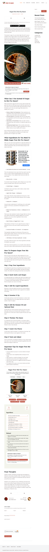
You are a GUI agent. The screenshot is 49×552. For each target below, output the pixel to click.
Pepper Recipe (38, 37)
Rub (24, 2)
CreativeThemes (25, 550)
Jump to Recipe (15, 25)
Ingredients (9, 409)
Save (23, 376)
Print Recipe (22, 25)
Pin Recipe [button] (19, 376)
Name (5, 510)
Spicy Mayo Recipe (38, 25)
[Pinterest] (24, 18)
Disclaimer (19, 546)
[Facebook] (11, 18)
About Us (37, 2)
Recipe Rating (6, 515)
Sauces (21, 2)
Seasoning (33, 2)
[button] (27, 415)
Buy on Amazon (26, 165)
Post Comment (8, 536)
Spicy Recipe (37, 42)
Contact (42, 2)
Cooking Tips (28, 2)
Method (27, 409)
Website (24, 510)
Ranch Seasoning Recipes (40, 27)
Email (15, 510)
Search (36, 9)
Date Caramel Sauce (39, 29)
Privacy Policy (13, 546)
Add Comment (7, 519)
